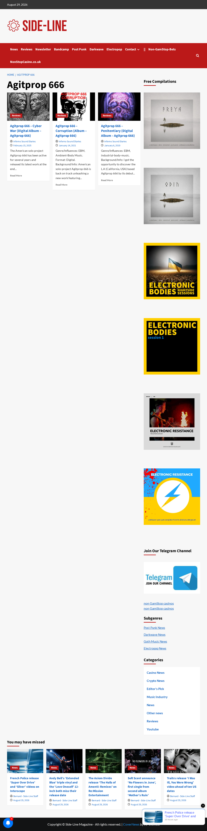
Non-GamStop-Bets (162, 49)
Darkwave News (155, 634)
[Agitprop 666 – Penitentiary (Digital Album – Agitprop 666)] (119, 106)
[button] (197, 55)
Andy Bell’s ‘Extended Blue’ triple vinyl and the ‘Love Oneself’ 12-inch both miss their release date (64, 786)
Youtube (153, 729)
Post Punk (79, 49)
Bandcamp (61, 49)
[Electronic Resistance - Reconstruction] (172, 421)
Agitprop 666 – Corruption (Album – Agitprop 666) (71, 131)
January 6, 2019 (112, 145)
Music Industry (157, 697)
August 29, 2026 (21, 800)
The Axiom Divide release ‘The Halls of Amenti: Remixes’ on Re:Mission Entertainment (103, 786)
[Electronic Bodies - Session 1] (172, 346)
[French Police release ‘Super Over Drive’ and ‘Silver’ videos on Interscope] (25, 761)
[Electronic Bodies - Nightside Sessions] (172, 271)
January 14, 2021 (67, 145)
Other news (155, 713)
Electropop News (155, 648)
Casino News (156, 672)
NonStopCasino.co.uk (25, 62)
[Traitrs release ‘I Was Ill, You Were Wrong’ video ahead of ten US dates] (182, 761)
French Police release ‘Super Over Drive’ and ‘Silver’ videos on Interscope (24, 784)
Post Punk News (154, 627)
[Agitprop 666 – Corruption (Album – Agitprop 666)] (74, 106)
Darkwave (97, 49)
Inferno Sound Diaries (24, 141)
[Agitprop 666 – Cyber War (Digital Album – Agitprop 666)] (28, 106)
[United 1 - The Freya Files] (172, 120)
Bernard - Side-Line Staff (25, 796)
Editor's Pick (155, 689)
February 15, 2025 (22, 145)
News (14, 49)
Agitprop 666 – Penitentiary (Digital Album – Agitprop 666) (118, 131)
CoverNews (131, 824)
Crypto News (156, 680)
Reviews (26, 49)
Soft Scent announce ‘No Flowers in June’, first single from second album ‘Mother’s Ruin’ (142, 786)
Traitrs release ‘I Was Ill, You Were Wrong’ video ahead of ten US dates (181, 784)
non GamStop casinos (159, 603)
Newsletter (43, 49)
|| (144, 49)
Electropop (114, 49)
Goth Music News (155, 641)
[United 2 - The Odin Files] (172, 196)
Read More (16, 175)
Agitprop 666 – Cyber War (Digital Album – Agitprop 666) (26, 131)
